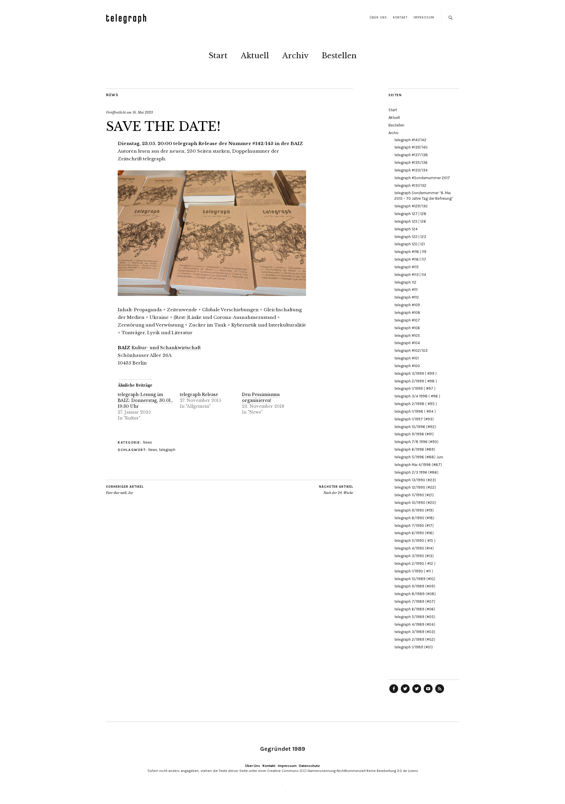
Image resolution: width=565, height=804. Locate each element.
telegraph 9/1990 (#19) (414, 510)
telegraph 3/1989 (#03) (414, 632)
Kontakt (400, 17)
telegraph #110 (406, 297)
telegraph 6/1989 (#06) (414, 609)
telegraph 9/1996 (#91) (414, 434)
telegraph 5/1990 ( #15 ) (415, 540)
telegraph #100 (407, 366)
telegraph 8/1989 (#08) (415, 594)
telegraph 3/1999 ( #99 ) (415, 373)
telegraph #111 (406, 289)
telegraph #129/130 (411, 206)
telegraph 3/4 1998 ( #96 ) (417, 396)
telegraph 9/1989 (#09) (414, 586)
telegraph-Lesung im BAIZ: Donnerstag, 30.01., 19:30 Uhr (145, 400)
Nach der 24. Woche (336, 490)
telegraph (167, 449)
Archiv (295, 55)
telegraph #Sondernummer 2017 (422, 178)
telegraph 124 (406, 229)
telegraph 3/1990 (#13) (414, 556)
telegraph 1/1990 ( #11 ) (413, 571)
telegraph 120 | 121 (409, 244)
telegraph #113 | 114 (410, 274)
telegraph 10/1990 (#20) (415, 502)
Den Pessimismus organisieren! (261, 397)
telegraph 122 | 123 (410, 236)
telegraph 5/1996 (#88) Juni (418, 457)
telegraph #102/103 (411, 350)
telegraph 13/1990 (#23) (415, 480)
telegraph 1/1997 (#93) (414, 419)
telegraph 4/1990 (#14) (414, 548)
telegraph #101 (406, 358)
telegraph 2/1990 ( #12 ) (415, 563)
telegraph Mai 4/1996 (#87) (418, 464)
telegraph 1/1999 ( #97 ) (415, 388)
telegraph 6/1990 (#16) (414, 533)
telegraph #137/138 (411, 155)
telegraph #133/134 (411, 170)
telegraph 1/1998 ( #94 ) (415, 411)
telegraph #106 (407, 328)
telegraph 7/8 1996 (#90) (416, 442)
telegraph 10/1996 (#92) (415, 427)
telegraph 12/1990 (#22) (415, 487)
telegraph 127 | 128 (410, 214)
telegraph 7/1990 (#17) (414, 525)
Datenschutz (309, 766)
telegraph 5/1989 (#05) (414, 617)
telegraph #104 (407, 343)
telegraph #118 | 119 (410, 251)
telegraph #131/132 (410, 185)
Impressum (423, 17)
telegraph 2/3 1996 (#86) (416, 472)
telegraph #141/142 (410, 140)
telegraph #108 (407, 312)
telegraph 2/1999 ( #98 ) (415, 381)
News (112, 95)
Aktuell (255, 55)
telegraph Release (199, 394)
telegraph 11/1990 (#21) (414, 495)
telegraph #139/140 (411, 147)
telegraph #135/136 (411, 162)
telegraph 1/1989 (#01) (413, 647)
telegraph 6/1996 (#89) (414, 449)
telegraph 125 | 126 (410, 221)
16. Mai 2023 (142, 112)
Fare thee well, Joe (125, 490)
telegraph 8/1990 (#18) (414, 518)
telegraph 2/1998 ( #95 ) (415, 404)
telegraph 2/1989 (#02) (414, 639)
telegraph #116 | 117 (410, 259)
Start (218, 55)
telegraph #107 (407, 320)
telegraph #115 (406, 267)
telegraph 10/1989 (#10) (414, 579)
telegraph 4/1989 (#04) (414, 624)
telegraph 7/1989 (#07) (414, 601)
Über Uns (378, 17)
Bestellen (339, 55)
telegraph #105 (407, 335)
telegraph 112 (405, 282)
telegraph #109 (407, 305)
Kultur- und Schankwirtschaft (159, 347)
